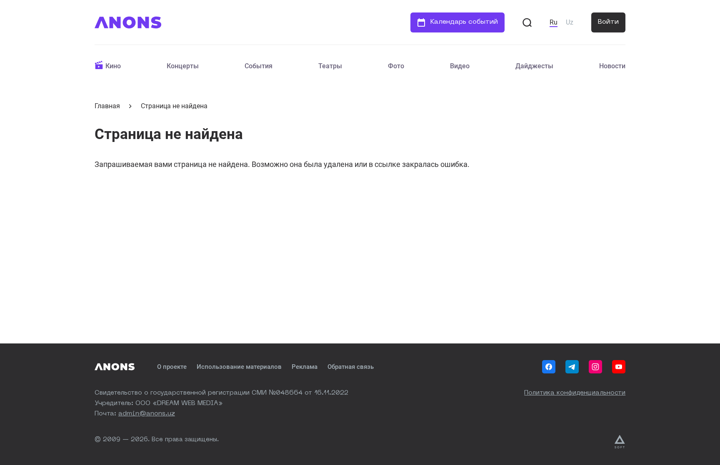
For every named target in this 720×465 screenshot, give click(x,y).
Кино (113, 66)
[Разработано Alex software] (620, 441)
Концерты (183, 66)
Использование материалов (239, 367)
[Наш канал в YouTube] (618, 366)
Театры (330, 66)
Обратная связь (351, 367)
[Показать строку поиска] (527, 22)
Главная (107, 106)
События (258, 66)
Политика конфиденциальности (574, 393)
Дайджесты (534, 66)
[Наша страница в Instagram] (595, 366)
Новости (612, 66)
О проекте (172, 367)
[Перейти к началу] (128, 22)
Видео (460, 66)
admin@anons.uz (146, 414)
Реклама (305, 367)
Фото (396, 66)
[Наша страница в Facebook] (548, 366)
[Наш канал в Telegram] (572, 366)
